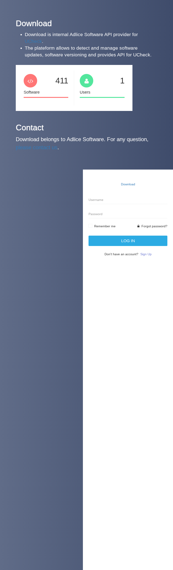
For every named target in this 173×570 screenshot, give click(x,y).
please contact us (36, 147)
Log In (128, 241)
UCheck (33, 41)
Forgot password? (154, 226)
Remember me (105, 226)
